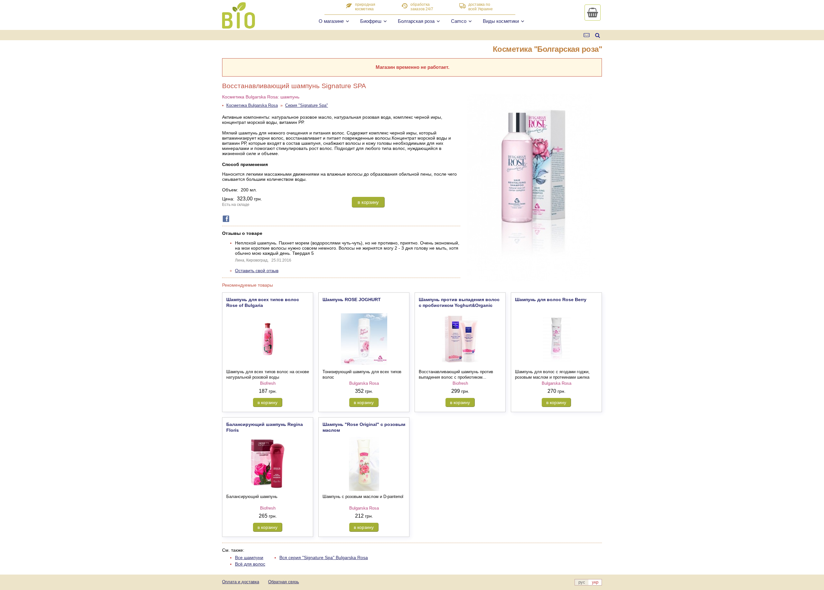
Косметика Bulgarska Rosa (252, 105)
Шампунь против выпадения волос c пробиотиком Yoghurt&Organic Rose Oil (459, 305)
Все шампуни (249, 557)
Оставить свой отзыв (256, 270)
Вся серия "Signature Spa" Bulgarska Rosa (323, 557)
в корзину (368, 202)
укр (595, 582)
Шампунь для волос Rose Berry (550, 299)
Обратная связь (283, 581)
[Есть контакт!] (587, 35)
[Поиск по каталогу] (597, 35)
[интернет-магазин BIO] (238, 26)
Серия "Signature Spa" (306, 105)
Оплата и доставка (240, 581)
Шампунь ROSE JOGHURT (352, 299)
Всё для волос (250, 564)
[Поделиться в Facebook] (224, 219)
